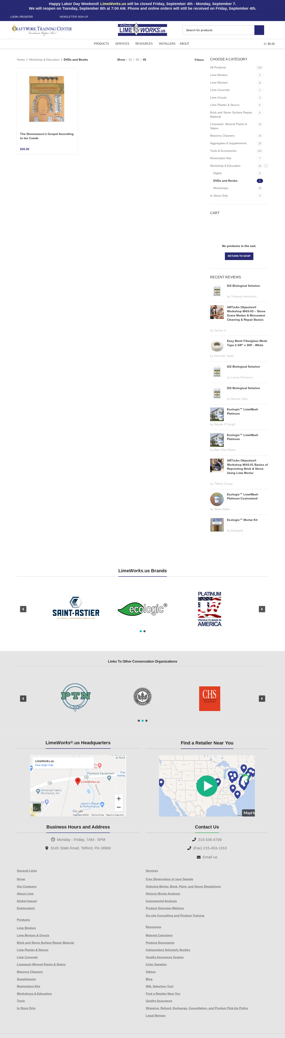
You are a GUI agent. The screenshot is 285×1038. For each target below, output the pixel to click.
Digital (217, 173)
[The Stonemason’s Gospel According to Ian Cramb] (47, 99)
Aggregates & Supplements (228, 143)
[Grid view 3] (176, 59)
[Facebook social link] (39, 17)
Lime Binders (219, 75)
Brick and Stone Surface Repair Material (231, 114)
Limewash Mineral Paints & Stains (41, 964)
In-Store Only (219, 195)
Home (21, 59)
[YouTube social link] (49, 17)
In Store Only (26, 1008)
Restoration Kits (220, 158)
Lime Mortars (219, 82)
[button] (23, 609)
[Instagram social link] (44, 17)
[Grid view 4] (183, 59)
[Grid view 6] (169, 59)
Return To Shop (239, 256)
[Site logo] (142, 29)
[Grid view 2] (156, 59)
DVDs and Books (225, 180)
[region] (142, 609)
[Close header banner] (279, 6)
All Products (218, 67)
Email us (210, 857)
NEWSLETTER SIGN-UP (74, 16)
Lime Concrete (220, 90)
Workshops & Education (34, 993)
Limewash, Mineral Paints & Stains (228, 126)
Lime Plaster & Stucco (224, 105)
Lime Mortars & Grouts (33, 935)
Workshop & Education (44, 59)
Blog (149, 979)
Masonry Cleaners (222, 135)
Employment (26, 908)
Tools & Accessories (223, 150)
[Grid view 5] (163, 59)
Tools (21, 1000)
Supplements (26, 979)
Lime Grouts (218, 97)
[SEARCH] (259, 30)
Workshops (220, 188)
